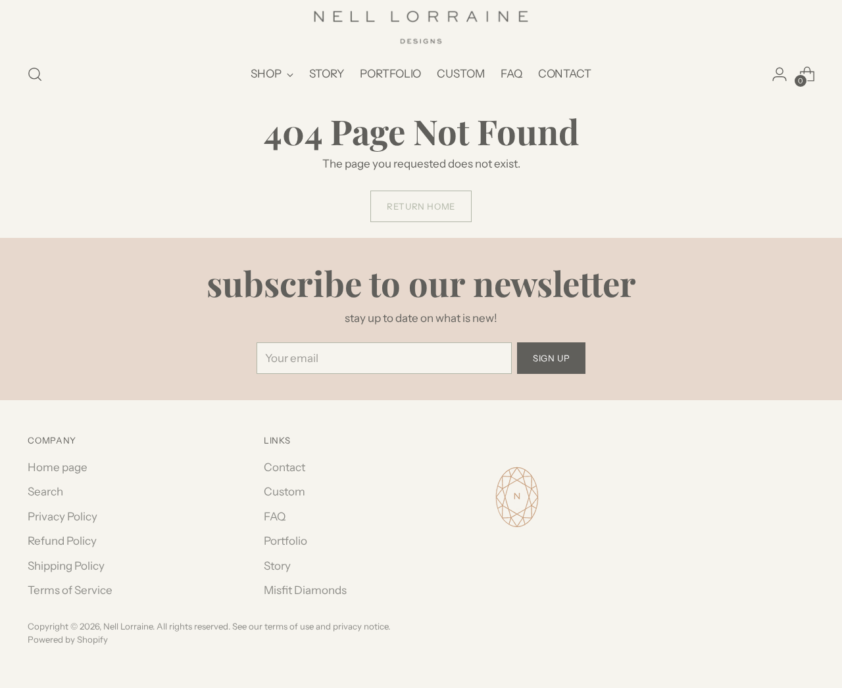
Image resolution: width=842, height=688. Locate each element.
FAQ (274, 516)
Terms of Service (70, 590)
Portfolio (285, 540)
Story (277, 565)
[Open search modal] (35, 74)
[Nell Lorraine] (421, 27)
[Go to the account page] (779, 74)
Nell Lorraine (128, 626)
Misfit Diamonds (305, 590)
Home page (57, 467)
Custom (284, 491)
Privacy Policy (62, 516)
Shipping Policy (66, 565)
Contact (284, 467)
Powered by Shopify (68, 639)
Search (45, 491)
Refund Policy (62, 540)
